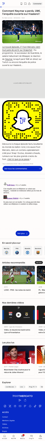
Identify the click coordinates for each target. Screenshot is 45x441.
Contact (5, 417)
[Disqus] (22, 208)
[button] (37, 3)
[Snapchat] (30, 406)
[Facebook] (5, 406)
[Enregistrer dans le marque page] (25, 3)
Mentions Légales (8, 420)
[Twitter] (10, 406)
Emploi (4, 431)
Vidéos (4, 424)
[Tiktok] (35, 406)
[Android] (20, 400)
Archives (5, 428)
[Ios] (25, 400)
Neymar (9, 59)
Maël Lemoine (8, 18)
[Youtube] (20, 406)
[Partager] (29, 3)
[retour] (3, 3)
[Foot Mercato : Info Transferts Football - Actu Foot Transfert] (22, 396)
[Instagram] (15, 406)
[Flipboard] (25, 406)
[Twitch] (40, 406)
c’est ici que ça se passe (18, 159)
